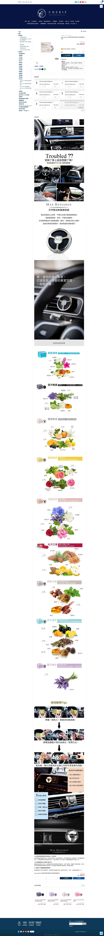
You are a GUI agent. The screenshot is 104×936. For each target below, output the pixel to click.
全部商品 (25, 922)
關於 (19, 922)
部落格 (19, 925)
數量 (62, 52)
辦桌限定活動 (22, 44)
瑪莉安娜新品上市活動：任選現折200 (25, 42)
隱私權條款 (38, 925)
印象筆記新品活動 (23, 48)
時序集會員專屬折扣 (23, 37)
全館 (62, 48)
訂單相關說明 (24, 925)
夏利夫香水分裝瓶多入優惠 (24, 46)
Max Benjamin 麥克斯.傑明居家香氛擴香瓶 (25, 81)
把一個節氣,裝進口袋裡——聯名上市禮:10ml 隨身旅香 (26, 40)
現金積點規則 (38, 923)
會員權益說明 (38, 922)
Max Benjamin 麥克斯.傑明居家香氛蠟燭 (25, 84)
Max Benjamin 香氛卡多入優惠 (25, 49)
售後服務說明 (31, 925)
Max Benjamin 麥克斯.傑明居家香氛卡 (25, 89)
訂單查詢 (24, 923)
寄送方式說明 (31, 923)
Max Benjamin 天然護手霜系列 (25, 86)
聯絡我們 (19, 923)
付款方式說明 (31, 922)
